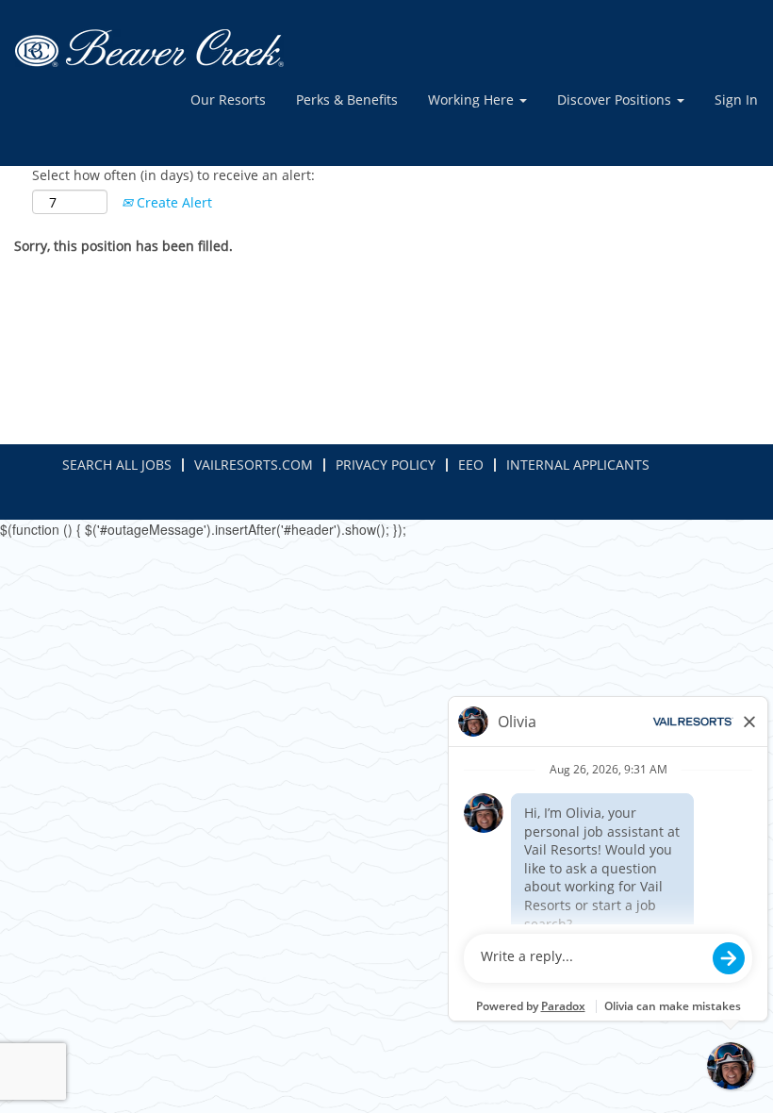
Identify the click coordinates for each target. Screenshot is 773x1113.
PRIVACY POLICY (386, 464)
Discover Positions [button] (616, 99)
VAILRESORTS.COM (253, 464)
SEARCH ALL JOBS (117, 464)
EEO (471, 464)
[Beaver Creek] (149, 48)
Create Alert (172, 202)
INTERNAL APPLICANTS (578, 464)
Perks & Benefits (347, 99)
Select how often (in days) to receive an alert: (173, 175)
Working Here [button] (473, 99)
